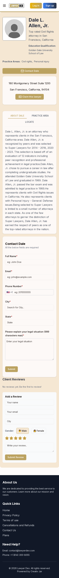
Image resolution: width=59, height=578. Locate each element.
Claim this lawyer (31, 96)
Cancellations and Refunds (18, 525)
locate (29, 122)
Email (8, 271)
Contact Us (9, 530)
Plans (6, 535)
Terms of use (10, 520)
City (8, 301)
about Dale (17, 115)
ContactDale (32, 71)
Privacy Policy (11, 515)
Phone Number (14, 286)
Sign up (50, 5)
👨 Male (22, 430)
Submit (11, 369)
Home (6, 510)
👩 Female (38, 430)
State (8, 316)
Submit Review (16, 457)
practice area (40, 115)
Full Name (11, 256)
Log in (36, 5)
